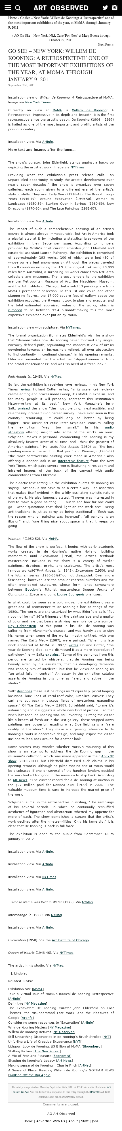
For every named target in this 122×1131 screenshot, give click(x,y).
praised (24, 408)
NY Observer (64, 1032)
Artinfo (47, 142)
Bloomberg (91, 1046)
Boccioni (32, 589)
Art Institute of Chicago (70, 940)
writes (73, 645)
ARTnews (20, 780)
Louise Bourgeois (71, 594)
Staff (85, 1121)
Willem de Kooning (89, 110)
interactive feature (73, 461)
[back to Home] (61, 8)
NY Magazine (36, 1003)
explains (52, 655)
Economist (62, 1056)
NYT (107, 1037)
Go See (25, 1092)
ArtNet (84, 1065)
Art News (64, 1061)
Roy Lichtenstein (22, 626)
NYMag (56, 377)
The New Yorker (47, 1051)
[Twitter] (103, 8)
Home (12, 17)
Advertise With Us (50, 1121)
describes (24, 691)
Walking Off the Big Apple (29, 1075)
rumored (15, 310)
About (73, 1121)
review (25, 389)
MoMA (57, 110)
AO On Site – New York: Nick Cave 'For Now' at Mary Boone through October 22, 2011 (62, 37)
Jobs (95, 1121)
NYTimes (78, 167)
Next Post (104, 44)
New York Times (38, 102)
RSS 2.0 (94, 1092)
